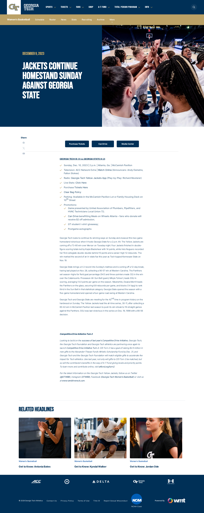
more (112, 19)
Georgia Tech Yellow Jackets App (89, 178)
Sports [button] (49, 7)
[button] (194, 7)
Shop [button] (91, 7)
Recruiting (87, 19)
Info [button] (147, 7)
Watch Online (105, 170)
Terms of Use (84, 501)
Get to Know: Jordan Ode (144, 466)
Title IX (96, 501)
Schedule (39, 19)
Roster (52, 19)
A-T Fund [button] (102, 7)
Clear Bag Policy (72, 192)
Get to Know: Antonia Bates (35, 466)
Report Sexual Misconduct (116, 501)
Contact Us (52, 501)
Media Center (128, 144)
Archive (100, 19)
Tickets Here (81, 187)
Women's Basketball (18, 19)
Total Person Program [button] (126, 7)
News (63, 19)
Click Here (80, 182)
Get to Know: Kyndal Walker (90, 466)
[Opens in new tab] (36, 481)
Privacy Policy (67, 501)
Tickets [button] (64, 7)
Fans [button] (78, 7)
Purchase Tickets (77, 144)
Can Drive (102, 144)
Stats (74, 19)
